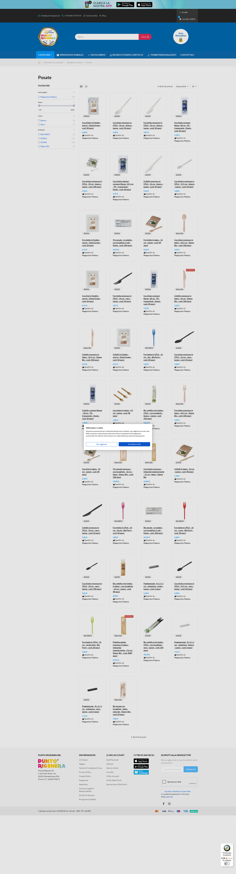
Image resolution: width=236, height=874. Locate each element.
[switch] (227, 863)
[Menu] (231, 845)
